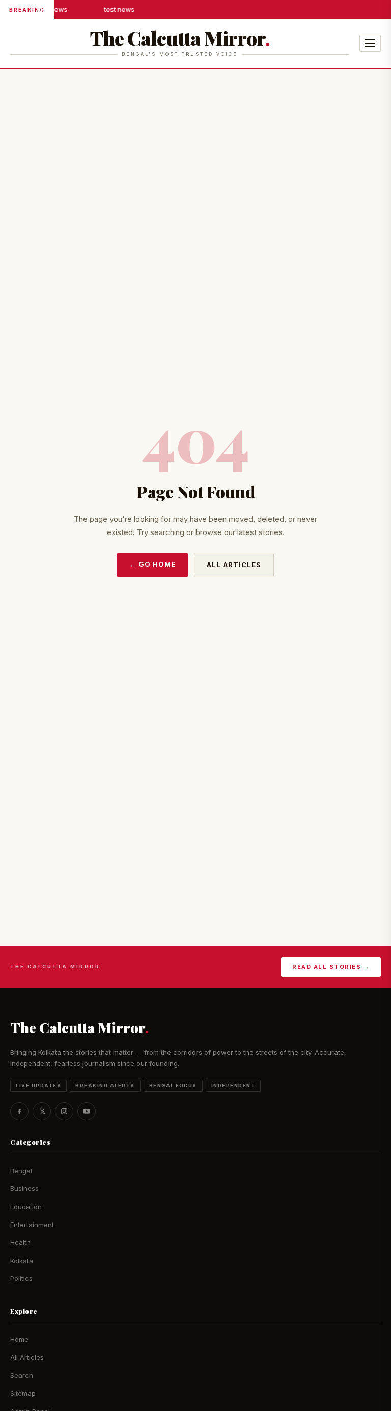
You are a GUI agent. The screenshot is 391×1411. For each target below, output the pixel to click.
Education (26, 1207)
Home (19, 1339)
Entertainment (32, 1224)
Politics (21, 1278)
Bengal (21, 1171)
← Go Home (152, 564)
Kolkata (21, 1261)
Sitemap (23, 1393)
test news (51, 9)
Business (24, 1188)
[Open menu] (370, 43)
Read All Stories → (331, 966)
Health (20, 1242)
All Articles (234, 564)
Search (21, 1375)
